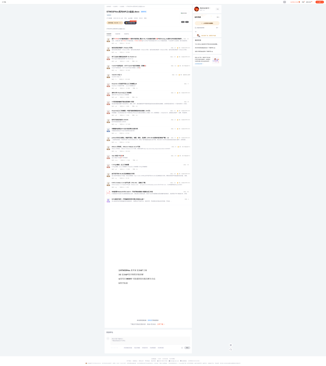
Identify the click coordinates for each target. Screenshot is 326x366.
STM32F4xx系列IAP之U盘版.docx (123, 11)
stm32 (109, 15)
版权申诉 (143, 11)
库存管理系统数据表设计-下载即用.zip (205, 47)
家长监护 (156, 363)
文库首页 (109, 6)
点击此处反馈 (198, 63)
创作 (320, 2)
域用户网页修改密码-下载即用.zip (204, 51)
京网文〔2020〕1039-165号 (119, 363)
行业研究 (115, 6)
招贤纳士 (135, 361)
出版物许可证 (211, 363)
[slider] (114, 348)
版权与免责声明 (198, 363)
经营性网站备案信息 (131, 363)
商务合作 (141, 361)
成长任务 (308, 2)
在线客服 (184, 361)
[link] (109, 6)
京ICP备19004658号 (107, 363)
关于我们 (129, 361)
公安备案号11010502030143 (94, 363)
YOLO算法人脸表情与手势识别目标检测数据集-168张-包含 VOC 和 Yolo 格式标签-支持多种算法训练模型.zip (207, 44)
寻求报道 (147, 361)
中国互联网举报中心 (173, 363)
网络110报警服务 (163, 363)
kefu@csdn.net (174, 361)
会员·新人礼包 (294, 2)
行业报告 (122, 6)
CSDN (159, 358)
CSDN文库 (165, 358)
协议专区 (153, 361)
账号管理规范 (190, 363)
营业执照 (217, 363)
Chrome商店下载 (182, 363)
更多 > (218, 17)
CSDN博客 (172, 358)
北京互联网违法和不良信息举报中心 (145, 363)
